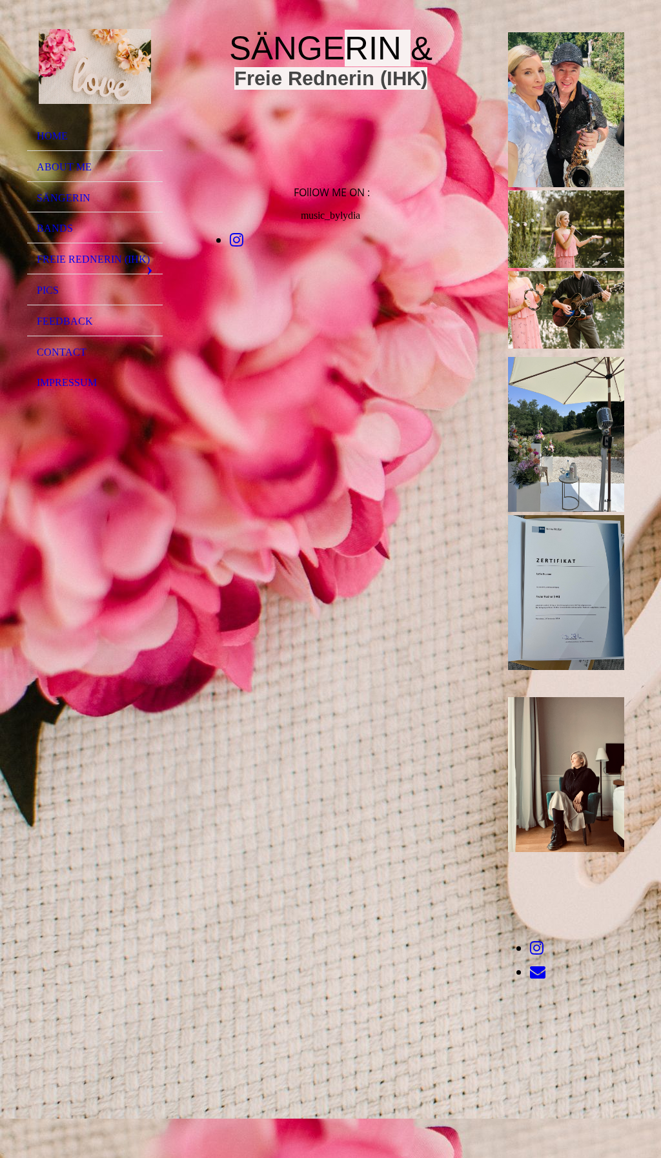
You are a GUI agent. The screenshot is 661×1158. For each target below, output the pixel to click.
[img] (95, 66)
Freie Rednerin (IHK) (93, 259)
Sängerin (63, 197)
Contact (61, 352)
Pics (48, 290)
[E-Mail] (537, 972)
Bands (55, 228)
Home (52, 135)
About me (64, 166)
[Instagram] (236, 240)
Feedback (65, 321)
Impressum (67, 382)
